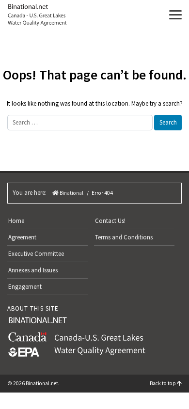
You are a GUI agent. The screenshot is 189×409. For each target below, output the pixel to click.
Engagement (25, 287)
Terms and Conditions (124, 237)
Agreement (22, 237)
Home (16, 221)
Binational (71, 192)
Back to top (163, 383)
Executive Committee (36, 254)
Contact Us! (110, 221)
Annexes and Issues (33, 270)
